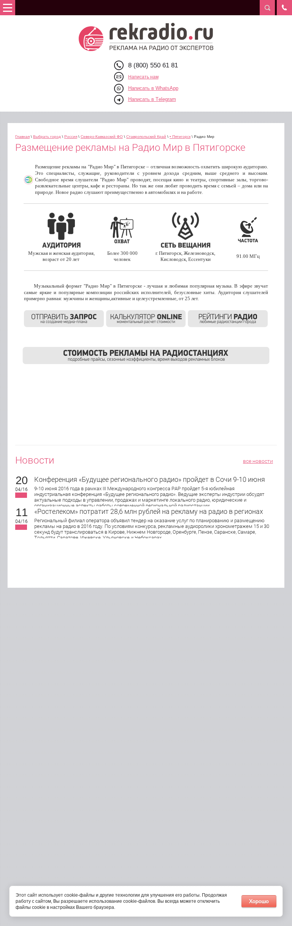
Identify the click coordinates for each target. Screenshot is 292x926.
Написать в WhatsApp (153, 88)
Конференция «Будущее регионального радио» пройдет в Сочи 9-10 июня (149, 479)
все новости (258, 461)
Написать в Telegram (152, 99)
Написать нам (143, 77)
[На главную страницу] (146, 37)
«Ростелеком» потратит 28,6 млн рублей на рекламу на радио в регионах (148, 511)
